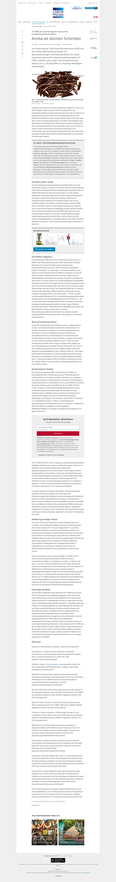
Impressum (78, 864)
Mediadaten (72, 864)
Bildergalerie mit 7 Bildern (44, 249)
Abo (88, 864)
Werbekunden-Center (64, 864)
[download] (22, 53)
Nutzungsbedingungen (43, 443)
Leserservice (29, 864)
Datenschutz (35, 864)
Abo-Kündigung (55, 864)
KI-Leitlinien (84, 864)
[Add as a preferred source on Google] (58, 860)
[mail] (22, 46)
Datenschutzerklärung (43, 445)
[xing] (22, 39)
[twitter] (22, 35)
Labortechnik (26, 22)
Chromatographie (52, 664)
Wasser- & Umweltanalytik (70, 22)
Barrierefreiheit (42, 864)
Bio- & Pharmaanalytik (53, 22)
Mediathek (89, 22)
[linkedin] (22, 42)
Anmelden (91, 3)
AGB (47, 864)
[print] (22, 50)
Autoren (58, 865)
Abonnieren (58, 433)
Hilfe (50, 864)
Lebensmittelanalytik (38, 22)
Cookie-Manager (21, 864)
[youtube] (64, 856)
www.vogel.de (87, 872)
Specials (81, 22)
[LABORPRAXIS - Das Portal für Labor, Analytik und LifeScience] (19, 22)
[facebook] (22, 31)
